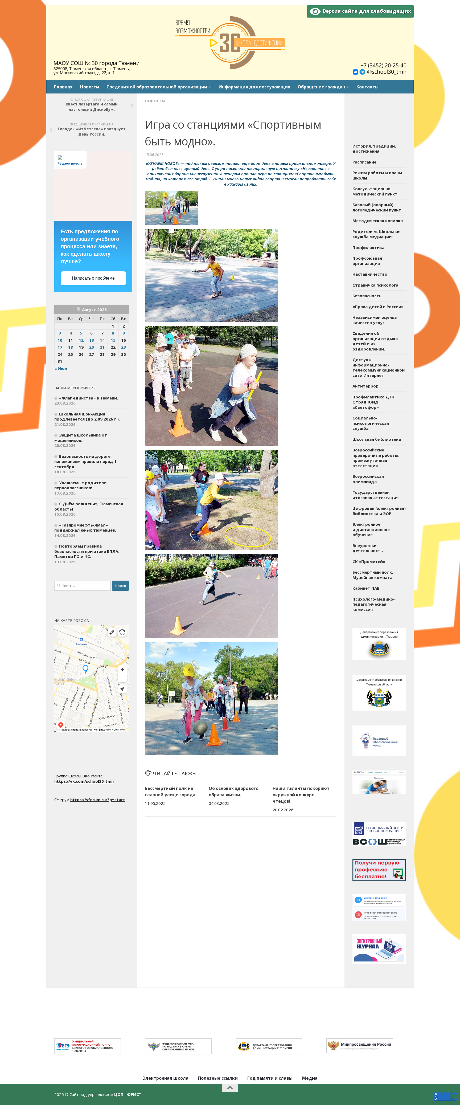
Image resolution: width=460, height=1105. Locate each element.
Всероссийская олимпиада (368, 479)
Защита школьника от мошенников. (80, 437)
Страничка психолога (375, 285)
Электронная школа (165, 1078)
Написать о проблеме (93, 278)
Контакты (367, 87)
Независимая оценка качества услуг (374, 320)
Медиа (310, 1078)
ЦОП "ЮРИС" (127, 1094)
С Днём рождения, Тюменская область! (88, 506)
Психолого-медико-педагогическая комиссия (373, 604)
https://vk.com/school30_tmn (84, 781)
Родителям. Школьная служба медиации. (376, 234)
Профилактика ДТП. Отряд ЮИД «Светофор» (374, 402)
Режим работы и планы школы (377, 175)
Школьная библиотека (376, 439)
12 (81, 340)
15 (113, 340)
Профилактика (368, 247)
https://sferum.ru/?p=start (97, 799)
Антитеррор (365, 386)
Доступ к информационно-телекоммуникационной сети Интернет (378, 367)
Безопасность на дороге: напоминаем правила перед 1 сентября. (85, 461)
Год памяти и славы (270, 1078)
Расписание (364, 162)
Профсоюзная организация (367, 260)
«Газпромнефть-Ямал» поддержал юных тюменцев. (85, 527)
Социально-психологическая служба (370, 423)
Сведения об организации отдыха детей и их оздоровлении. (375, 341)
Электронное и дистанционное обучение (371, 529)
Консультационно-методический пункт (374, 191)
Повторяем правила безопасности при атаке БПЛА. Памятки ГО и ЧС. (86, 551)
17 (60, 347)
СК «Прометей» (368, 561)
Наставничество (369, 274)
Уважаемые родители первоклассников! (80, 485)
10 (60, 340)
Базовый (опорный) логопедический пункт (376, 207)
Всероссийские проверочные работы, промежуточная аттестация (375, 457)
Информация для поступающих (254, 87)
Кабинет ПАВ (366, 588)
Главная (63, 87)
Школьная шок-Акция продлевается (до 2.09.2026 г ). (87, 416)
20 (91, 347)
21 (102, 347)
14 (102, 340)
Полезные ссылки (218, 1078)
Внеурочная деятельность (367, 548)
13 (91, 340)
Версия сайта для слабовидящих (366, 11)
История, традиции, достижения (374, 148)
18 (70, 347)
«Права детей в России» (378, 306)
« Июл (60, 368)
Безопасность (366, 295)
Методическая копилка (377, 220)
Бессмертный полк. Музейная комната (372, 574)
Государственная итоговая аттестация (375, 495)
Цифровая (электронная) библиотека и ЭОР (379, 510)
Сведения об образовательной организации (156, 87)
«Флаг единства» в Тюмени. (88, 398)
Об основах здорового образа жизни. (233, 791)
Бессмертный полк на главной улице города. (170, 791)
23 (123, 347)
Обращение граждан (321, 87)
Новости (89, 87)
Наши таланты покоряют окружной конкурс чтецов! (301, 794)
